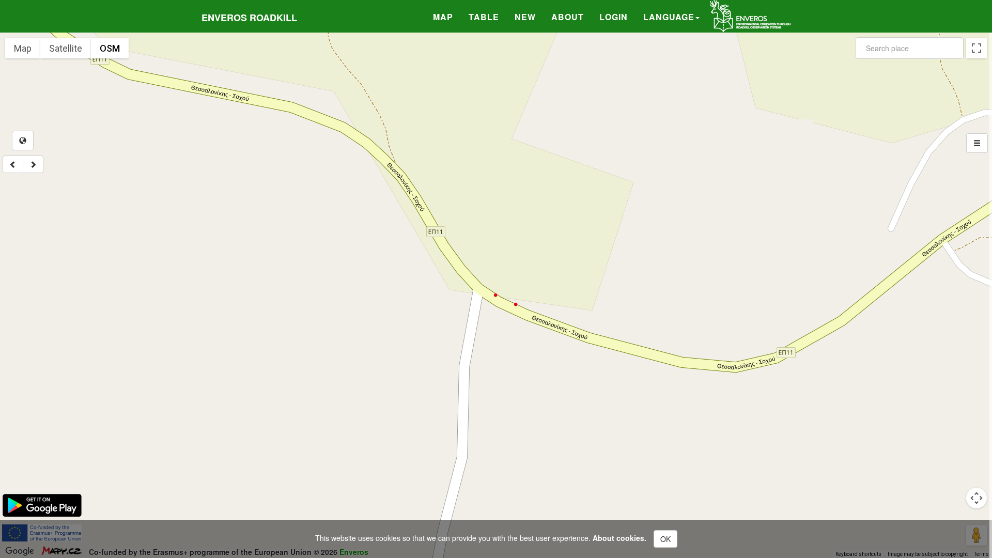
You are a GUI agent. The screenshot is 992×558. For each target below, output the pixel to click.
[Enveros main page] (750, 15)
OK (665, 539)
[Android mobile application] (42, 504)
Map (443, 17)
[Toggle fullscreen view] (976, 48)
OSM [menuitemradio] (110, 48)
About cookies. (619, 538)
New (525, 17)
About (567, 17)
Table (484, 17)
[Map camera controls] (976, 498)
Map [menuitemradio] (23, 48)
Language (668, 17)
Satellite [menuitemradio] (65, 48)
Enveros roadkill (249, 17)
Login (613, 17)
